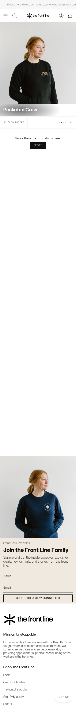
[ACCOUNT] (61, 15)
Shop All (7, 704)
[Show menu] (5, 15)
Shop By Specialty (13, 697)
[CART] (70, 15)
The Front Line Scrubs (15, 689)
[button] (14, 15)
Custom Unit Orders (14, 682)
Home (6, 675)
